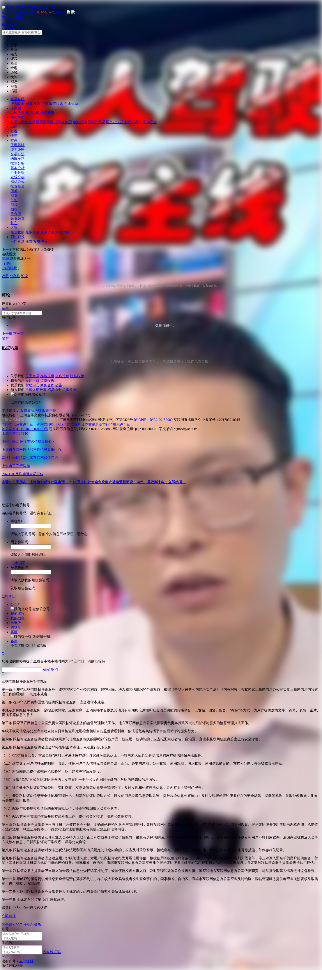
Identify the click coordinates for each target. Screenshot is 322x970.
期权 (14, 205)
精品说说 (32, 113)
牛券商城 (150, 122)
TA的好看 (9, 268)
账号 (5, 929)
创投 (14, 209)
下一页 (18, 334)
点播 (44, 103)
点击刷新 (18, 563)
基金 (44, 241)
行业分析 (18, 172)
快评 (14, 136)
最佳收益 (18, 232)
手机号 (7, 943)
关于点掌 (32, 376)
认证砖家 (47, 113)
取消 (54, 669)
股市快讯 (56, 103)
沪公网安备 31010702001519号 (25, 429)
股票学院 (49, 410)
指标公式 (18, 182)
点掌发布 (69, 390)
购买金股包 (46, 12)
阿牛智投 (18, 237)
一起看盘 (18, 241)
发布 (5, 338)
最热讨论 (47, 232)
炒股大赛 (62, 232)
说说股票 (18, 113)
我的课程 (18, 613)
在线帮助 (71, 103)
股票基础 (18, 145)
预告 (36, 103)
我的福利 (18, 618)
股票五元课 (96, 122)
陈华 (5, 259)
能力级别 (18, 149)
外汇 (14, 200)
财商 (14, 140)
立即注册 (26, 961)
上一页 (7, 334)
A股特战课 (26, 122)
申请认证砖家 (35, 390)
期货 (14, 195)
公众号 (16, 604)
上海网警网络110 (15, 433)
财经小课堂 (133, 122)
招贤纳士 (54, 390)
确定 (46, 669)
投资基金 (18, 186)
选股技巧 (18, 159)
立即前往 (9, 916)
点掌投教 (47, 380)
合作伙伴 (62, 376)
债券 (14, 191)
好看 (14, 131)
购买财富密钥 (25, 12)
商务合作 (47, 385)
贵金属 (16, 214)
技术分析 (18, 163)
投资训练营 (63, 122)
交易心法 (18, 154)
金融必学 (80, 122)
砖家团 (16, 108)
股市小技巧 (115, 122)
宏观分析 (18, 177)
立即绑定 (9, 596)
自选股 (16, 623)
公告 (58, 385)
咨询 (14, 641)
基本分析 (18, 168)
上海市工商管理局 (16, 466)
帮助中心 (32, 385)
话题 (14, 126)
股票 (28, 241)
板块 (36, 241)
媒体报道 (47, 376)
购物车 (16, 627)
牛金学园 (18, 117)
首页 (14, 122)
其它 (14, 223)
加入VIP (8, 12)
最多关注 (32, 232)
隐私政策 (77, 376)
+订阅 (6, 263)
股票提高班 (44, 122)
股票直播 (18, 103)
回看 (28, 103)
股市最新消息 (30, 410)
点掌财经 (18, 99)
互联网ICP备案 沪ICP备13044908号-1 (30, 420)
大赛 (14, 227)
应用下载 (32, 380)
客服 (14, 632)
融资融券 (18, 218)
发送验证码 (52, 952)
